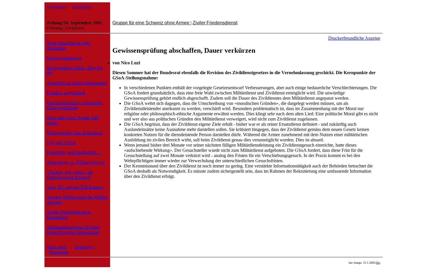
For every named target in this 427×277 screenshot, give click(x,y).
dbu (378, 262)
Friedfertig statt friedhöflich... (73, 152)
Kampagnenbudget (64, 57)
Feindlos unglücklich (66, 92)
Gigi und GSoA (61, 142)
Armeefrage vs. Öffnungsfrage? (76, 162)
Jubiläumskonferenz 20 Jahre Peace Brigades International (73, 230)
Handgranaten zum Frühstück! (75, 132)
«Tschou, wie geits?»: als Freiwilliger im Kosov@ (70, 175)
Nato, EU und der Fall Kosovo (75, 187)
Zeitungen (56, 7)
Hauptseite (82, 7)
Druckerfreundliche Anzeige (354, 38)
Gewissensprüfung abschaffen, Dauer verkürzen (75, 105)
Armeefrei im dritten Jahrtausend (77, 82)
